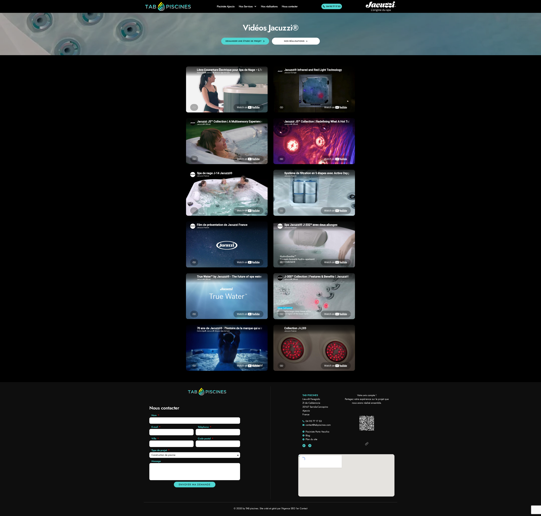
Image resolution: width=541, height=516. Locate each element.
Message (156, 461)
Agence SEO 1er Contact (294, 508)
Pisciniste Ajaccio (226, 6)
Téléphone (203, 427)
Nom (154, 415)
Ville (154, 438)
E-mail (155, 427)
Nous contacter (290, 6)
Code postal (204, 438)
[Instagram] (309, 445)
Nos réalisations (269, 6)
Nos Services (246, 6)
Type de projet (159, 450)
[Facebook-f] (304, 445)
